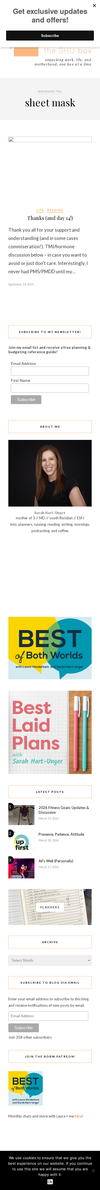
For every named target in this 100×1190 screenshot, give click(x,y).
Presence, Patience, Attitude (61, 834)
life (40, 210)
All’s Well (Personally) (56, 861)
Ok (50, 1182)
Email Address (23, 363)
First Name (20, 380)
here (78, 1116)
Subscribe (23, 1027)
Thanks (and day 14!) (50, 218)
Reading (55, 210)
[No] (93, 1170)
